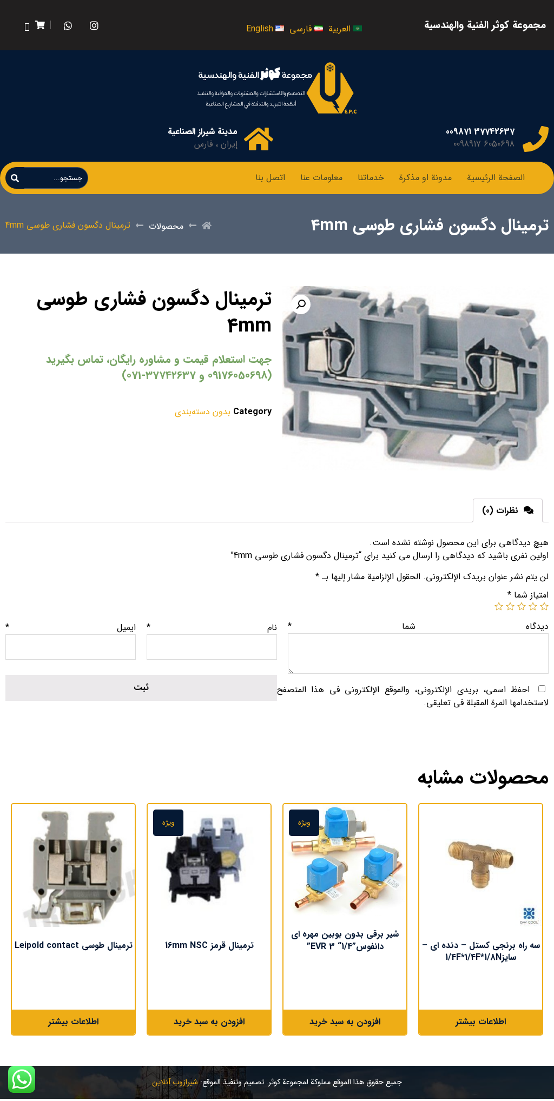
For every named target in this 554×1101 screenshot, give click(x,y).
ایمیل (70, 627)
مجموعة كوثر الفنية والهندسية (485, 25)
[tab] (508, 510)
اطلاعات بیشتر (481, 1022)
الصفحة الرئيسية (496, 177)
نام (212, 627)
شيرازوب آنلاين (175, 1082)
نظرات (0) (501, 511)
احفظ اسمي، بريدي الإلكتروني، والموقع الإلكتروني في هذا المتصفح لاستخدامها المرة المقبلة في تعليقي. (413, 696)
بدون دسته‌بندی (202, 412)
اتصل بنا (270, 177)
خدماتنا (371, 177)
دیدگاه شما (418, 626)
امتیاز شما (528, 595)
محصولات (166, 226)
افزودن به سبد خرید (344, 1022)
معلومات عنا (321, 177)
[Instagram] (94, 25)
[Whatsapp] (68, 25)
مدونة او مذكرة (425, 177)
